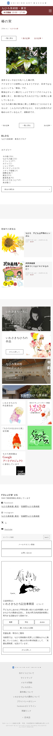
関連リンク (26, 710)
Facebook (49, 368)
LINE (49, 362)
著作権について (26, 691)
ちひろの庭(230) (10, 159)
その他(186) (8, 156)
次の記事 (37, 38)
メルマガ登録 (26, 682)
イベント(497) (9, 161)
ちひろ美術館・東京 (14, 8)
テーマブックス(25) (11, 168)
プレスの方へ (26, 687)
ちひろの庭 (14, 28)
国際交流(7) (8, 173)
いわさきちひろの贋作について (26, 696)
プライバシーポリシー (26, 701)
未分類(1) (7, 182)
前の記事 (26, 38)
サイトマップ (26, 677)
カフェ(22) (7, 163)
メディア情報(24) (10, 171)
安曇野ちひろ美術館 (30, 506)
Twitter (49, 373)
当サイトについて (26, 673)
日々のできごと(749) (12, 180)
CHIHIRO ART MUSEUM (26, 2)
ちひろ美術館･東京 (10, 506)
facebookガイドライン (26, 706)
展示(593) (7, 175)
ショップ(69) (8, 166)
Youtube (8, 529)
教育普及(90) (8, 178)
